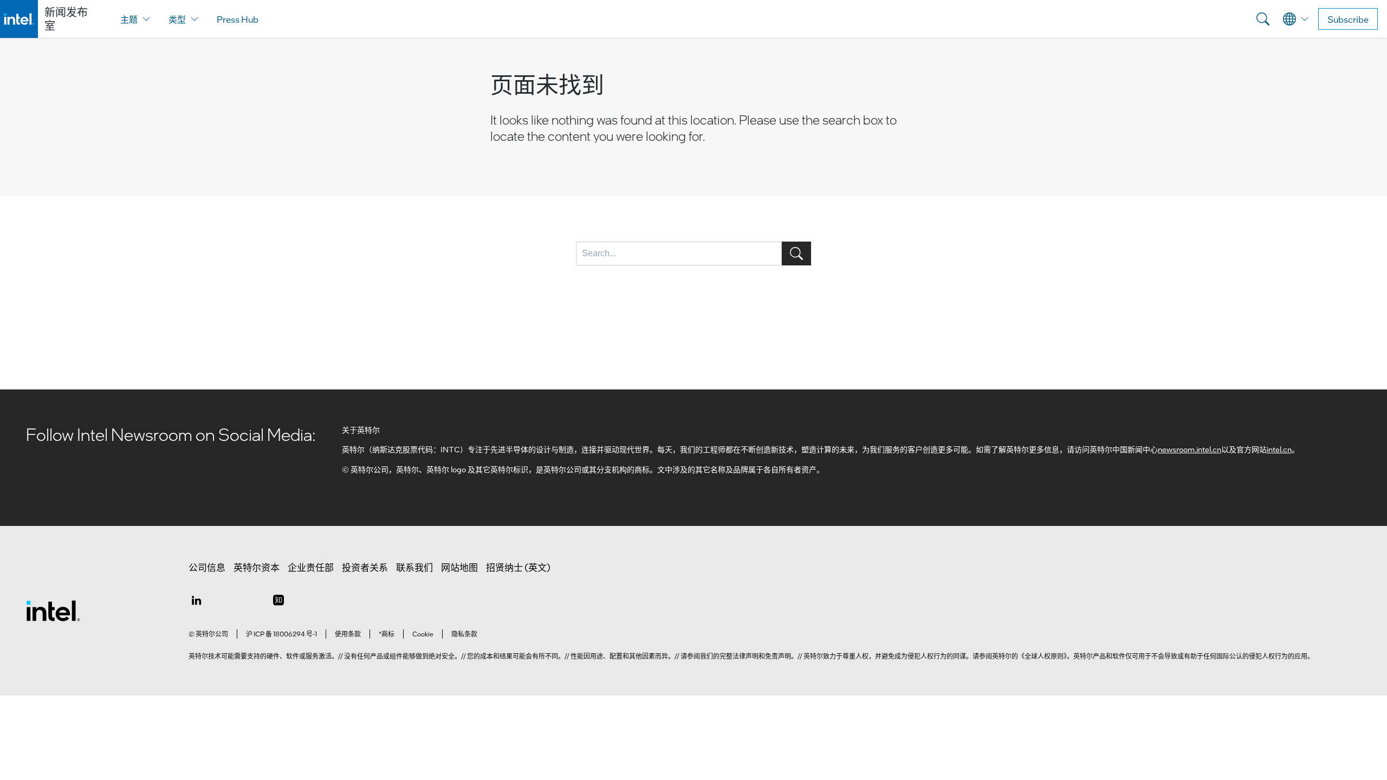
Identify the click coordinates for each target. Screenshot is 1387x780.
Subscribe (1348, 19)
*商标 (386, 633)
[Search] (1263, 19)
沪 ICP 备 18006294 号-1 (281, 633)
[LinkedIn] (196, 600)
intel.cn (1279, 449)
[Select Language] (1296, 19)
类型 (177, 19)
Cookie (422, 633)
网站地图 (459, 567)
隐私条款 (464, 633)
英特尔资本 (257, 567)
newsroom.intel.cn (1189, 449)
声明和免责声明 (768, 656)
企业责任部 (311, 567)
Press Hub (237, 19)
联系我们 (414, 567)
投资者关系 (365, 567)
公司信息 (207, 567)
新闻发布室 (66, 18)
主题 (129, 19)
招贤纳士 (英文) (518, 567)
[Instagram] (278, 600)
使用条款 (348, 633)
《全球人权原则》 (1042, 656)
